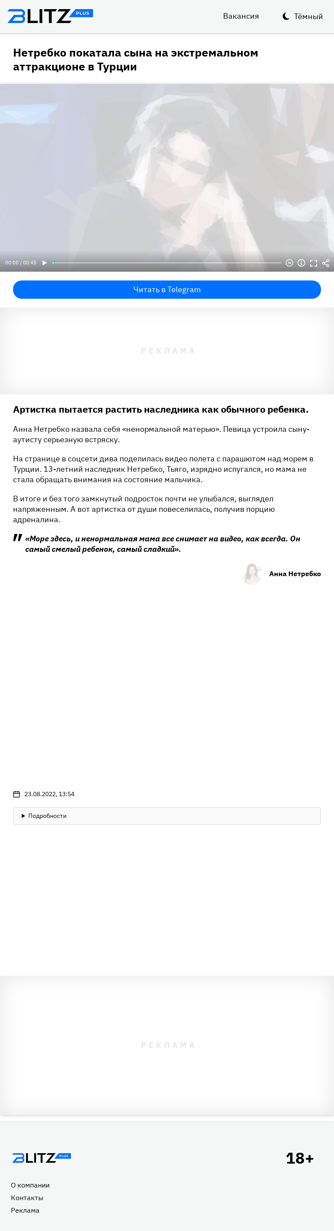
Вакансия (241, 16)
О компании (30, 1185)
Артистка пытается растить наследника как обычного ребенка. (161, 409)
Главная (41, 1158)
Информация (301, 263)
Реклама (25, 1210)
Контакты (27, 1197)
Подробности (47, 816)
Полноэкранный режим (313, 263)
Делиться (326, 263)
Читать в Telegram (167, 289)
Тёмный (308, 16)
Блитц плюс (50, 16)
